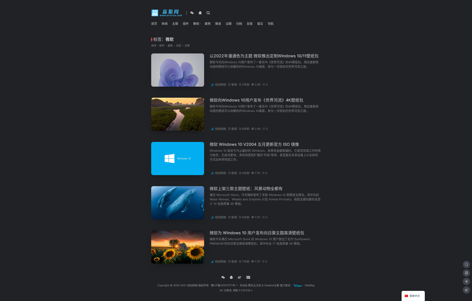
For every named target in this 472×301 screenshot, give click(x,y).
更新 (170, 45)
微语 (218, 23)
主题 (175, 23)
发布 (161, 45)
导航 (271, 23)
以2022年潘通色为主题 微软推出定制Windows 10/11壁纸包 (264, 55)
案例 (208, 23)
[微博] (239, 277)
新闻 (165, 23)
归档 (239, 23)
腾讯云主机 (254, 285)
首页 (154, 23)
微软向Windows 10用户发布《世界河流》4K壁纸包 (256, 100)
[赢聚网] (167, 12)
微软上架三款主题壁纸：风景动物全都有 (246, 188)
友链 (250, 23)
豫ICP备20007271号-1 (224, 285)
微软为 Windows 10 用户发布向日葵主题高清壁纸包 (257, 232)
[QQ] (200, 13)
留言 (260, 23)
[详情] (208, 13)
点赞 (187, 45)
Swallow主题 (271, 285)
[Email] (248, 277)
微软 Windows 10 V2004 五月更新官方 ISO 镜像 (254, 144)
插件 (186, 23)
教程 (196, 23)
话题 (229, 23)
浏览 (178, 45)
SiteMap (310, 285)
